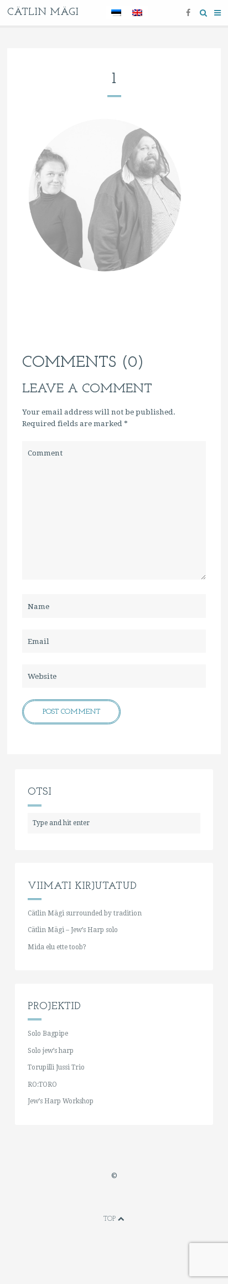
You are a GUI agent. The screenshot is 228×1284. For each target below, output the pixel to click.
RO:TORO (42, 1084)
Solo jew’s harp (51, 1051)
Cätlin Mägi (43, 12)
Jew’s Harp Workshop (61, 1101)
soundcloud (147, 1199)
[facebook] (188, 12)
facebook (81, 1199)
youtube (114, 1199)
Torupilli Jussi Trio (56, 1067)
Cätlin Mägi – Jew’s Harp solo (73, 930)
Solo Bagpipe (48, 1033)
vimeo (97, 1199)
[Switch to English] (137, 13)
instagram (131, 1199)
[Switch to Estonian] (116, 13)
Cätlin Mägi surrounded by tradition (85, 913)
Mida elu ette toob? (57, 947)
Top (110, 1219)
